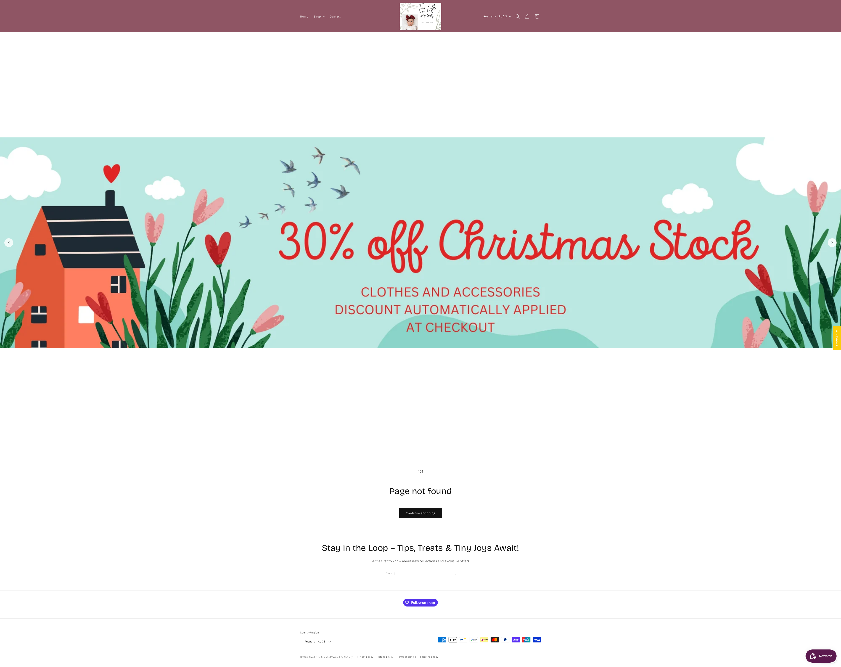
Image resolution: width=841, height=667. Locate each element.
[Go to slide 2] (423, 447)
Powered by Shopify (341, 656)
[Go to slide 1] (418, 447)
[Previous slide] (8, 242)
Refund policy (385, 656)
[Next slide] (832, 242)
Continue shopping (420, 513)
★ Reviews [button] (837, 337)
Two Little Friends (319, 656)
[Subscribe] (455, 574)
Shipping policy (429, 656)
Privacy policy (365, 656)
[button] (319, 16)
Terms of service (407, 656)
